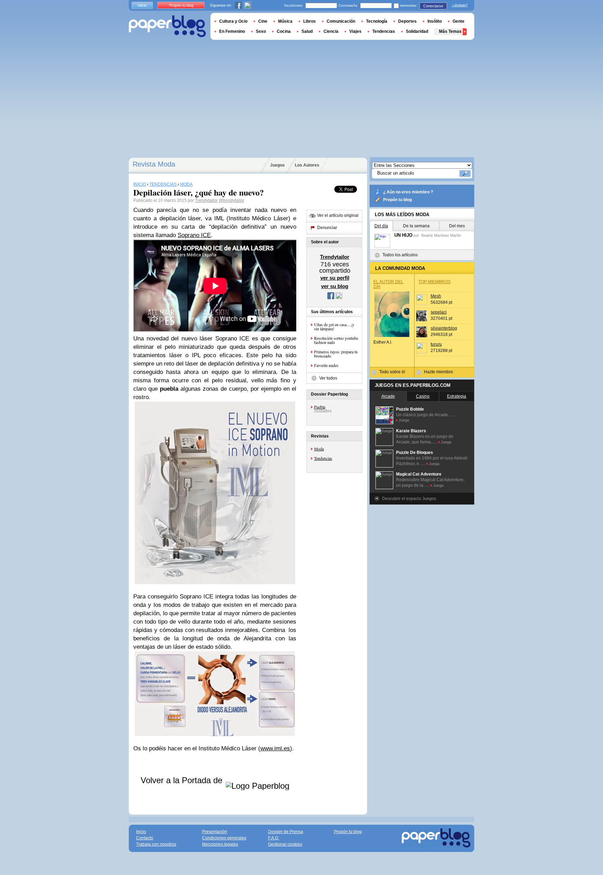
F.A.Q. (273, 838)
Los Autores (307, 165)
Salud (307, 31)
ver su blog (334, 286)
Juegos (277, 165)
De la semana (416, 225)
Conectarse (433, 6)
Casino (423, 396)
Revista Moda (154, 164)
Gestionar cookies (285, 844)
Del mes (457, 225)
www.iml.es (275, 748)
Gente (458, 21)
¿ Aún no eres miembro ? (408, 192)
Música (285, 21)
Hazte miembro (438, 371)
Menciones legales (220, 844)
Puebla (319, 407)
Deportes (407, 21)
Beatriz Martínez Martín (441, 235)
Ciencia (330, 31)
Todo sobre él (392, 371)
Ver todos (328, 378)
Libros (309, 21)
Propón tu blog (397, 199)
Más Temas (450, 31)
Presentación (214, 831)
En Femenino (232, 31)
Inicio (142, 5)
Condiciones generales (224, 838)
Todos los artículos (400, 254)
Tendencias (323, 458)
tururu (436, 344)
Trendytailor (206, 200)
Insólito (434, 21)
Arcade (388, 396)
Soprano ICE (194, 235)
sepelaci (439, 312)
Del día (381, 225)
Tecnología (376, 21)
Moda (319, 448)
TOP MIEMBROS (434, 281)
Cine (262, 21)
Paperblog (167, 26)
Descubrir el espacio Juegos (409, 498)
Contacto (144, 838)
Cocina (284, 31)
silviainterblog (444, 328)
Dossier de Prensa (285, 831)
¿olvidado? (460, 5)
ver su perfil (334, 278)
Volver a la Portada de (183, 780)
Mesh (436, 296)
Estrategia (456, 396)
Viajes (355, 31)
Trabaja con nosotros (156, 844)
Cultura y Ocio (233, 21)
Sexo (261, 31)
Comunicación (341, 21)
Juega (404, 420)
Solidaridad (417, 31)
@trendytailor (231, 200)
